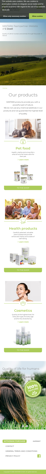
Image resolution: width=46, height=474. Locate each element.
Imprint (37, 441)
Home (5, 88)
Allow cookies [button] (37, 16)
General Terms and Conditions (21, 451)
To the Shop (23, 188)
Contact (9, 446)
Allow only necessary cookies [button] (14, 16)
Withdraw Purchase (14, 441)
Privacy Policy (12, 456)
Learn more (24, 160)
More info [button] (5, 10)
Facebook (38, 456)
